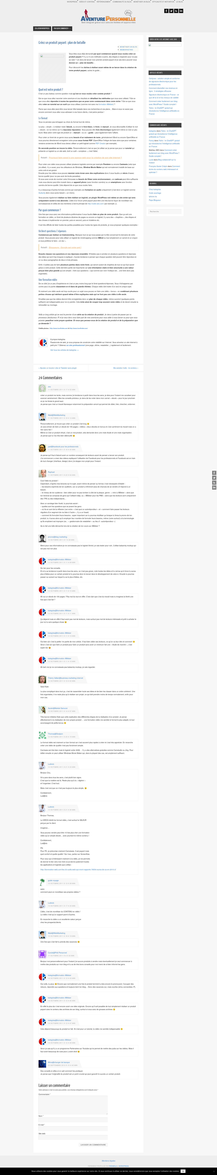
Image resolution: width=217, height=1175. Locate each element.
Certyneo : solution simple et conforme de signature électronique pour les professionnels (164, 81)
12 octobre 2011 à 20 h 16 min (61, 737)
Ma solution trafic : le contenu (125, 368)
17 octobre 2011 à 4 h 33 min (61, 955)
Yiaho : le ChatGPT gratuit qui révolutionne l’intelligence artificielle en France (164, 111)
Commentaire (44, 1094)
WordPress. (124, 1166)
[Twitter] (214, 478)
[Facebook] (214, 473)
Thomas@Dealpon (55, 733)
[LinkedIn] (214, 487)
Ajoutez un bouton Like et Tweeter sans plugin (58, 368)
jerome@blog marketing (57, 537)
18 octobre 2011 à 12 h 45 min (61, 1001)
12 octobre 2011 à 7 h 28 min (61, 540)
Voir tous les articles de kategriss (64, 350)
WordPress (72, 2)
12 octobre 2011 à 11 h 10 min (61, 591)
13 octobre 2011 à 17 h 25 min (61, 906)
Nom (41, 1116)
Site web (42, 1133)
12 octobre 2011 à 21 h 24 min (61, 767)
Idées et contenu (87, 2)
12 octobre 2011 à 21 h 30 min (61, 810)
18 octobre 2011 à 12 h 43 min (61, 978)
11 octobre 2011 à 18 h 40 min (61, 449)
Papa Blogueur (155, 200)
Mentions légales (108, 1160)
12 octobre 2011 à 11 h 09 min (61, 562)
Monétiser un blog (141, 2)
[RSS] (214, 483)
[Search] (178, 212)
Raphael (51, 472)
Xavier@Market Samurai (57, 708)
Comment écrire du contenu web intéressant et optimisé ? (164, 169)
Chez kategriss (155, 189)
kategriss (152, 131)
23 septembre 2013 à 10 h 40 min (62, 1065)
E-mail (42, 1124)
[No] (214, 1171)
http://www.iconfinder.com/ (59, 328)
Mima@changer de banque (59, 1062)
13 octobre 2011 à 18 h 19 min (61, 936)
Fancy (151, 140)
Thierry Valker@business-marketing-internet (65, 678)
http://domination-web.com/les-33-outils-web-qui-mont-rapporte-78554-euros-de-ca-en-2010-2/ (78, 869)
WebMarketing (126, 50)
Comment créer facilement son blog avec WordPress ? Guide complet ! (164, 153)
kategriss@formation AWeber (59, 559)
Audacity (42, 193)
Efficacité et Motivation (163, 2)
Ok (183, 1171)
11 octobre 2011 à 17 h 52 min (61, 389)
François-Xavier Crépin (158, 166)
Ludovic (51, 764)
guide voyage (53, 880)
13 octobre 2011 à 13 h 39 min (61, 883)
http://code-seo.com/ (96, 203)
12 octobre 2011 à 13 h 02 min (61, 681)
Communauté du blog (122, 2)
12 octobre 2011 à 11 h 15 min (61, 661)
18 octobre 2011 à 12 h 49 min (61, 1043)
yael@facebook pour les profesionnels (63, 446)
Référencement (104, 2)
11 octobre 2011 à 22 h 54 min (61, 475)
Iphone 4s (153, 196)
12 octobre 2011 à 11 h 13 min (61, 636)
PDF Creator (101, 143)
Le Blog (179, 2)
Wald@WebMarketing (56, 415)
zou (49, 386)
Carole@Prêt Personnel (57, 952)
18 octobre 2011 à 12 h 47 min (61, 1023)
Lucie (151, 159)
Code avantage (155, 193)
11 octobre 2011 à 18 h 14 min (61, 418)
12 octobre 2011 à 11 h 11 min (61, 613)
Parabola (113, 1166)
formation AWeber (106, 104)
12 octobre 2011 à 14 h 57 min (61, 711)
